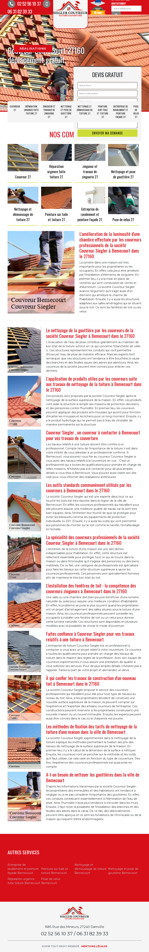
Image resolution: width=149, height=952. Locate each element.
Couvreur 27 (15, 108)
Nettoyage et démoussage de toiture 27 (85, 110)
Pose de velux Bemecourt (50, 881)
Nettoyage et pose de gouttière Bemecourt (123, 871)
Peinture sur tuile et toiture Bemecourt (54, 871)
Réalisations (33, 48)
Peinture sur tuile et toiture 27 (102, 112)
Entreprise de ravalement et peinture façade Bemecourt (23, 869)
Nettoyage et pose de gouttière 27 (66, 112)
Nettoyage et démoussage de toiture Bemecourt (90, 869)
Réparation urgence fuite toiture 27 (31, 110)
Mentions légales (94, 946)
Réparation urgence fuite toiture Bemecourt (24, 881)
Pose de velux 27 (136, 112)
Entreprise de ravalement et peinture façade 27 (120, 112)
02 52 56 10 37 (28, 3)
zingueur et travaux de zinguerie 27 (49, 112)
